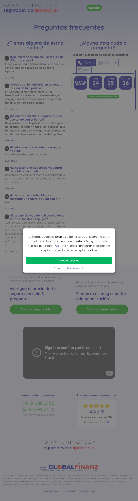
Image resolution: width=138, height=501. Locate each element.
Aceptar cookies (69, 260)
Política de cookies (62, 268)
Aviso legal (78, 268)
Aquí (58, 246)
